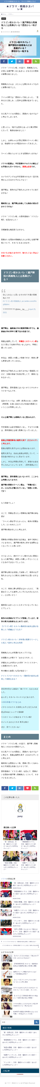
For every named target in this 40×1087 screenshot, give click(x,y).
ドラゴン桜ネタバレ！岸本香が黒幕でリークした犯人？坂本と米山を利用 (20, 945)
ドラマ (3, 18)
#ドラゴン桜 (8, 301)
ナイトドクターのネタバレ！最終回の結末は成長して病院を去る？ (19, 941)
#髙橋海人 (17, 301)
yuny (20, 816)
